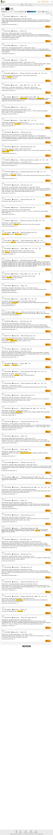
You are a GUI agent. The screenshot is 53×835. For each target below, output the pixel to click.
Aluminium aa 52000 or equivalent (12, 277)
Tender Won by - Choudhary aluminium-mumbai (12, 556)
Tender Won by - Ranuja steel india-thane (10, 351)
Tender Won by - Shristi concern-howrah (10, 109)
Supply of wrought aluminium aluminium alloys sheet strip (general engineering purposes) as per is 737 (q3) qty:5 (25, 163)
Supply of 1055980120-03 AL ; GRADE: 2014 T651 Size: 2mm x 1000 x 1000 (23, 124)
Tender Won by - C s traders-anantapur (10, 423)
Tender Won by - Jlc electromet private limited (11, 489)
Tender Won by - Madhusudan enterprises (10, 162)
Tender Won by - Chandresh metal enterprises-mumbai (13, 287)
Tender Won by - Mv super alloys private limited (12, 250)
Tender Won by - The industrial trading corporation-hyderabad (14, 187)
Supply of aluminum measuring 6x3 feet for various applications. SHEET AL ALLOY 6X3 (23, 242)
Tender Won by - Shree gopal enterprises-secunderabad (13, 584)
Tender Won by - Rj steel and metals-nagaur (11, 634)
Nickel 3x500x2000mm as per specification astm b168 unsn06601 (18, 252)
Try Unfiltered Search (31, 11)
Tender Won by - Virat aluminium (8, 122)
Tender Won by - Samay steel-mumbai (10, 323)
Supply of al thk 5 (10, 76)
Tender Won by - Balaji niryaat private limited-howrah (13, 438)
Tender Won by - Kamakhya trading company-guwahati (13, 464)
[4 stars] (11, 11)
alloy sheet (21, 11)
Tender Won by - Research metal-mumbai (10, 18)
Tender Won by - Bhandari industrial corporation (12, 598)
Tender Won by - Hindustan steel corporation (11, 301)
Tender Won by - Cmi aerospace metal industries (12, 87)
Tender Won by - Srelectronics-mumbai (10, 148)
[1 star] (7, 11)
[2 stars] (8, 11)
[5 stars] (12, 11)
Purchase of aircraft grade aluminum (12, 611)
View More (26, 646)
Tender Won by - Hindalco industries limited (11, 276)
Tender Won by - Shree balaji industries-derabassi (12, 47)
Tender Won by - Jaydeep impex (8, 451)
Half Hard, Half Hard (14, 234)
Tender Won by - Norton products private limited (12, 75)
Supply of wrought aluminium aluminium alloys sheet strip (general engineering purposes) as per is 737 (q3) (24, 387)
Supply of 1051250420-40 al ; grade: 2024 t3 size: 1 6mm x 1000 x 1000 (21, 224)
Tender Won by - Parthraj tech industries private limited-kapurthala (15, 541)
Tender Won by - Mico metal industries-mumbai (12, 338)
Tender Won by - (5, 174)
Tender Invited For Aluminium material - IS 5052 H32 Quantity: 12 (18, 375)
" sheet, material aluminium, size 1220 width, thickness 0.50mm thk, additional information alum (22, 88)
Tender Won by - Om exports (8, 373)
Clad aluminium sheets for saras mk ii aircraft (11, 201)
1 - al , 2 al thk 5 (11, 365)
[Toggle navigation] (51, 1)
